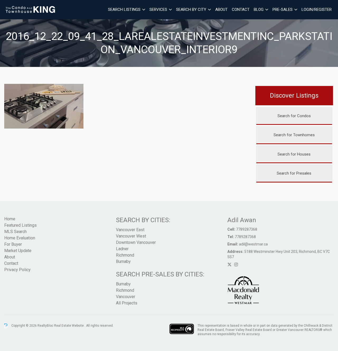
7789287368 (246, 229)
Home (9, 218)
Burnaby (123, 261)
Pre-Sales (283, 9)
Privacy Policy (17, 269)
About (221, 9)
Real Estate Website (69, 325)
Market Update (17, 250)
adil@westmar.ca (253, 244)
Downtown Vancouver (136, 242)
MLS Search (15, 231)
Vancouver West (131, 236)
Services (158, 9)
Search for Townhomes (294, 135)
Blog (259, 9)
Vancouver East (130, 229)
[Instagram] (236, 264)
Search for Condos (294, 115)
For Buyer (13, 244)
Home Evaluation (19, 237)
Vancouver (125, 296)
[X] (229, 264)
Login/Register (317, 9)
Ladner (122, 248)
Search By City (191, 9)
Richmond (125, 255)
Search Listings (124, 9)
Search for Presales (294, 173)
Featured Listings (20, 225)
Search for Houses (294, 154)
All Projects (126, 303)
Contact (241, 9)
